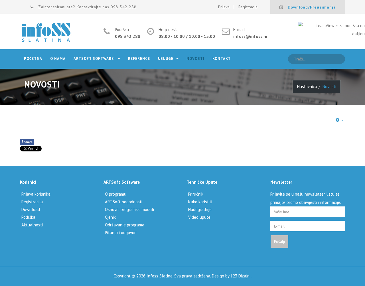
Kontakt (221, 58)
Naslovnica (307, 86)
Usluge (165, 58)
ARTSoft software (94, 58)
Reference (139, 58)
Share (27, 141)
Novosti (195, 58)
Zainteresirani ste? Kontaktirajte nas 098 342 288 (87, 6)
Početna (33, 58)
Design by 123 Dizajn (231, 276)
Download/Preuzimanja (312, 7)
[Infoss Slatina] (46, 33)
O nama (58, 58)
